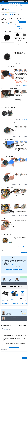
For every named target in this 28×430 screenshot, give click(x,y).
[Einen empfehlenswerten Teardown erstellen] (24, 313)
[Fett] (2, 351)
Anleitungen (15, 5)
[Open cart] (25, 1)
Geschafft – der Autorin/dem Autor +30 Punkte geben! (14, 269)
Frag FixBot (14, 47)
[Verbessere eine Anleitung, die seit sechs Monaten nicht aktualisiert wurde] (25, 313)
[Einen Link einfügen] (5, 351)
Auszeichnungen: (23, 311)
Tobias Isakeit (8, 9)
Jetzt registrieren (17, 3)
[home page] (4, 1)
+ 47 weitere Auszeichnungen (23, 314)
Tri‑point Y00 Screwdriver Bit (21, 18)
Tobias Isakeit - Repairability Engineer (14, 317)
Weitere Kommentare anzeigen (14, 347)
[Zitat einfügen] (7, 351)
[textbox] (14, 354)
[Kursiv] (3, 351)
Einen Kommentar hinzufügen (22, 249)
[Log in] (27, 1)
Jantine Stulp (5, 329)
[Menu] (1, 1)
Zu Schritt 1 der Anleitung (9, 14)
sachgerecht (11, 264)
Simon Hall (5, 340)
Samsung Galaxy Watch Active (5, 5)
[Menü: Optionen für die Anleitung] (26, 5)
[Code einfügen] (4, 351)
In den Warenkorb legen (5, 303)
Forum (19, 5)
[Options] (1, 5)
